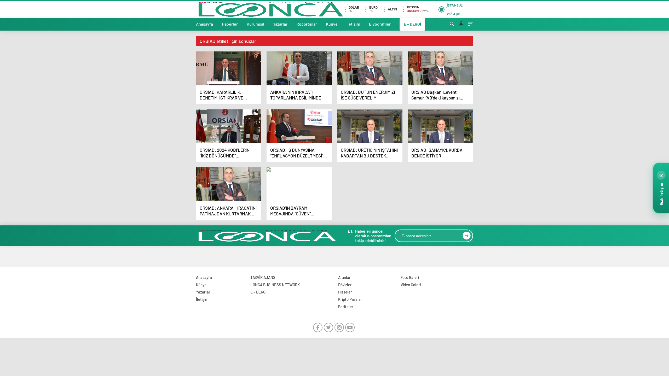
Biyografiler (380, 23)
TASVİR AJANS (262, 277)
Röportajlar (306, 23)
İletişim (353, 23)
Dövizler (345, 284)
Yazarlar (280, 23)
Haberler (230, 23)
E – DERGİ (412, 23)
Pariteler (345, 306)
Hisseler (345, 292)
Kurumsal (255, 23)
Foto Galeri (410, 277)
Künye (332, 23)
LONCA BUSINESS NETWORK (275, 284)
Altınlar (344, 277)
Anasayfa (204, 23)
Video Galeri (411, 284)
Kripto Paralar (350, 299)
